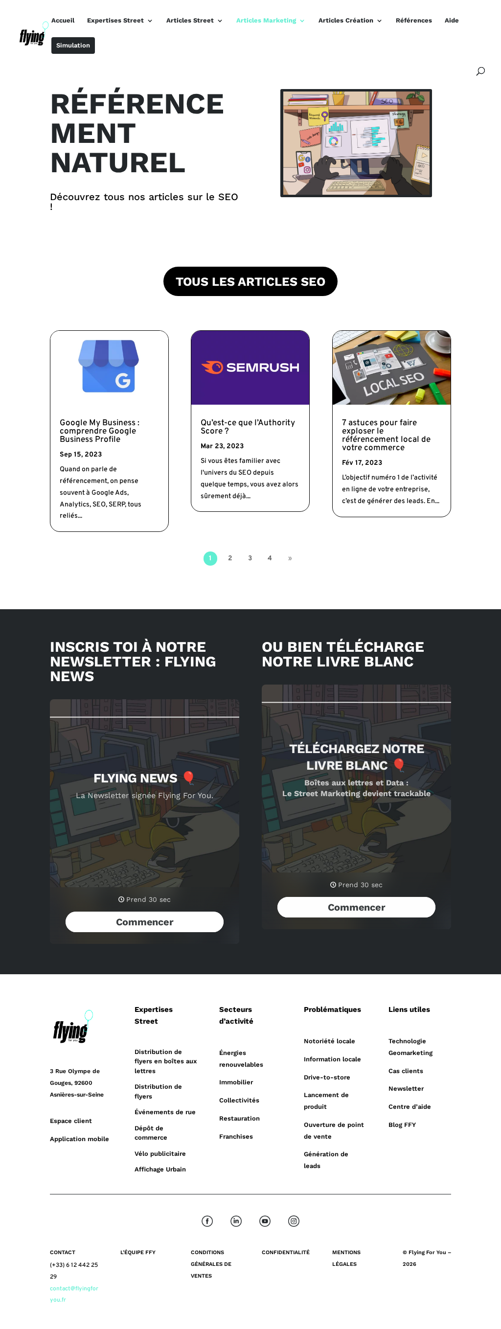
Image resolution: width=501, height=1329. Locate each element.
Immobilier (236, 1082)
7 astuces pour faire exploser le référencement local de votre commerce (386, 436)
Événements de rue (165, 1112)
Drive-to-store (327, 1077)
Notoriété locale (329, 1041)
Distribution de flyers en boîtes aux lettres (166, 1061)
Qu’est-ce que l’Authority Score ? (248, 427)
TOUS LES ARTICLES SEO (250, 282)
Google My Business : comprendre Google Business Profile (99, 431)
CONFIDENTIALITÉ (286, 1252)
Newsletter (406, 1088)
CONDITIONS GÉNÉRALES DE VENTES (211, 1264)
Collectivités (239, 1100)
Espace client (71, 1120)
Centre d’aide (409, 1106)
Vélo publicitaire (160, 1153)
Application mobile (79, 1139)
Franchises (236, 1136)
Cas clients (405, 1071)
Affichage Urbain (160, 1169)
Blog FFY (402, 1124)
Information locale (332, 1059)
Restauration (239, 1118)
